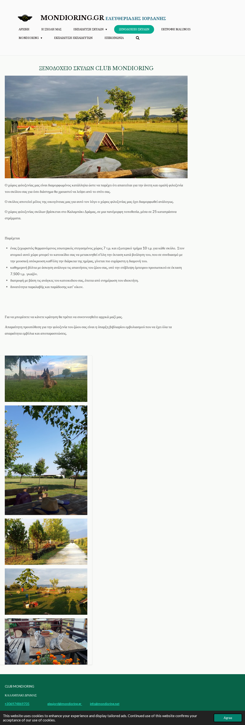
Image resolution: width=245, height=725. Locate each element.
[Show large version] (96, 127)
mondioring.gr (103, 18)
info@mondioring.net (104, 704)
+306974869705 (17, 704)
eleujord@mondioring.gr (64, 704)
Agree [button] (228, 718)
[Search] (138, 38)
